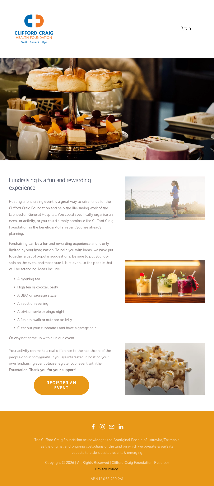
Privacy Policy (106, 469)
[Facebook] (93, 427)
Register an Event (61, 385)
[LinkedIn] (121, 427)
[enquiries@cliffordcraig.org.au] (112, 427)
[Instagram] (102, 427)
